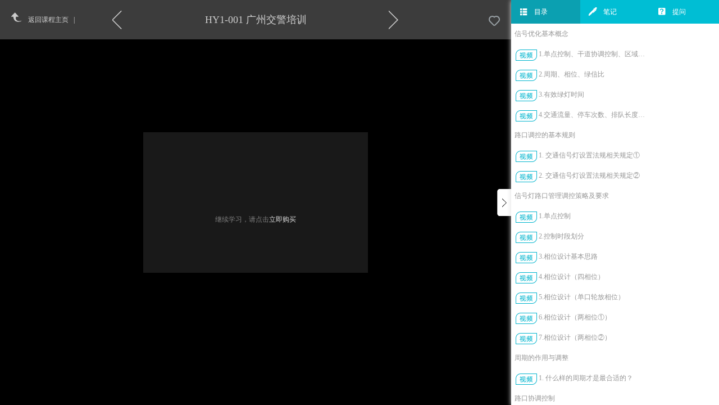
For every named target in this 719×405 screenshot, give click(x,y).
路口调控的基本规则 (545, 135)
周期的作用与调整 (541, 358)
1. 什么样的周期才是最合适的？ (586, 378)
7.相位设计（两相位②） (575, 337)
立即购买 (282, 219)
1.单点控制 (555, 216)
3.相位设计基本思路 (568, 256)
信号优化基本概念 (541, 34)
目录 (541, 12)
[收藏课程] (494, 21)
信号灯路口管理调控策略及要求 (562, 196)
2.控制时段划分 (561, 236)
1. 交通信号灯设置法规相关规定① (589, 155)
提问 (679, 12)
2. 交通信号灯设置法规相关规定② (589, 175)
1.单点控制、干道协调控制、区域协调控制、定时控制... (594, 54)
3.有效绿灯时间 (561, 94)
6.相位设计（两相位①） (575, 317)
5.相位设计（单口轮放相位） (582, 297)
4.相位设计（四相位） (571, 277)
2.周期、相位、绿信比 (571, 74)
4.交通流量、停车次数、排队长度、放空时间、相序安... (594, 115)
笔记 (610, 12)
